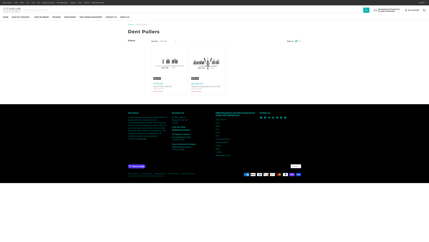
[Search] (366, 10)
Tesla (80, 2)
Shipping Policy (160, 174)
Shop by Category (21, 17)
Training (56, 17)
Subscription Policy (188, 174)
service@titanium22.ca (181, 137)
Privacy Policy (147, 174)
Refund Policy (173, 174)
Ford (33, 2)
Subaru (73, 2)
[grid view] (296, 41)
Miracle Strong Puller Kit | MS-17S (205, 86)
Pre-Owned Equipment (91, 17)
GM (38, 2)
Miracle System (158, 89)
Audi (16, 2)
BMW (22, 2)
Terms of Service (134, 174)
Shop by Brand (41, 17)
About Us (125, 17)
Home (5, 17)
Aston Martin (7, 2)
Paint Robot (70, 17)
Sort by (154, 41)
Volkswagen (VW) (97, 2)
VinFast (86, 2)
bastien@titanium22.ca (181, 147)
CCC (27, 2)
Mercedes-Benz (62, 2)
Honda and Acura (48, 2)
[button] (412, 10)
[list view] (299, 41)
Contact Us (111, 17)
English (421, 2)
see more (142, 139)
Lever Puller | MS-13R (162, 86)
